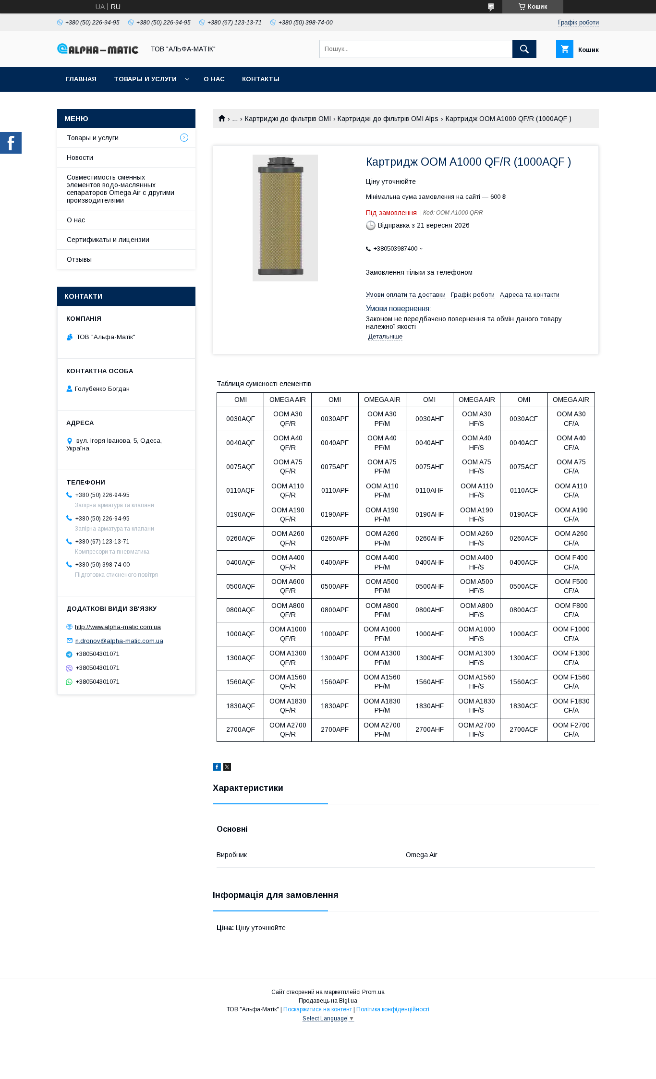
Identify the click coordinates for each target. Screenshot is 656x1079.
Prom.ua (373, 992)
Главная (81, 79)
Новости (80, 157)
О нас (214, 79)
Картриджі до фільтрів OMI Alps (388, 118)
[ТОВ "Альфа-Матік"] (98, 51)
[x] (227, 768)
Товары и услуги (145, 79)
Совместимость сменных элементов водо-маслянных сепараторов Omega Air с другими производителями (120, 188)
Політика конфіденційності (392, 1009)
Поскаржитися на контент (317, 1009)
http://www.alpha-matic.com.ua (118, 626)
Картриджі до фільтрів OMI (288, 118)
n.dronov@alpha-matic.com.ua (119, 640)
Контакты (260, 79)
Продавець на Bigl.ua (328, 1000)
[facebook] (217, 768)
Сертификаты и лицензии (108, 239)
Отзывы (79, 259)
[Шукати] (524, 49)
